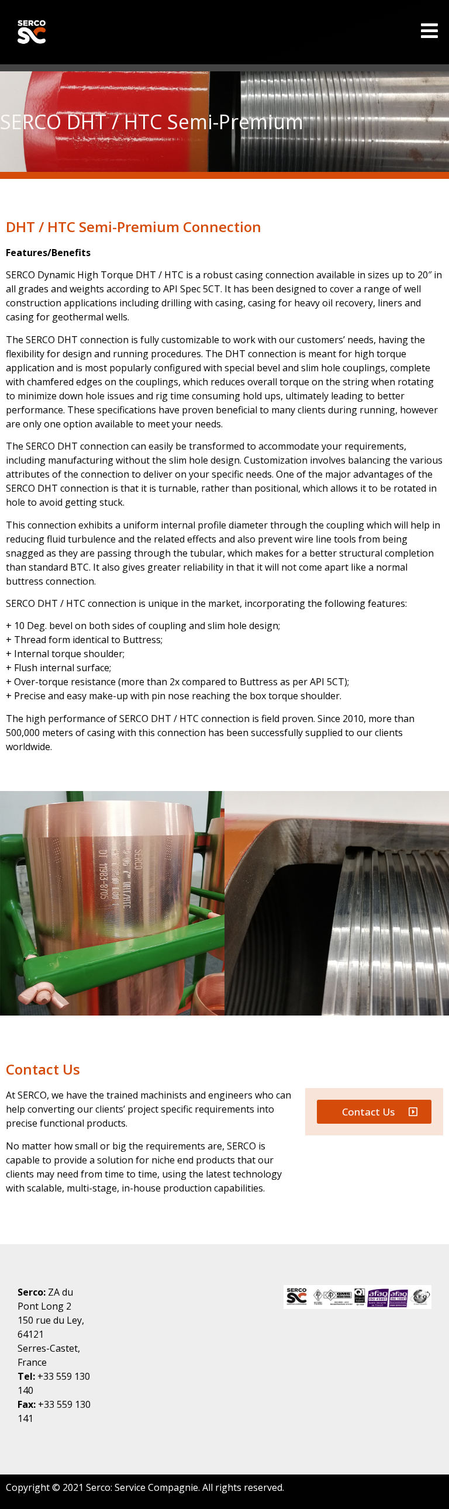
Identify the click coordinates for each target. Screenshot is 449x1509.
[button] (374, 1112)
